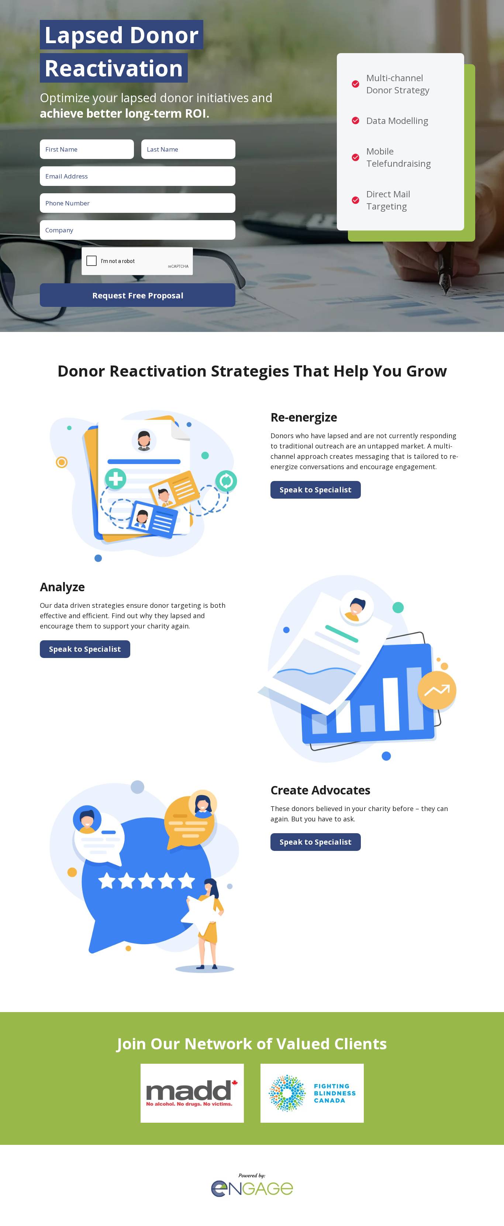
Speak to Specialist (316, 490)
